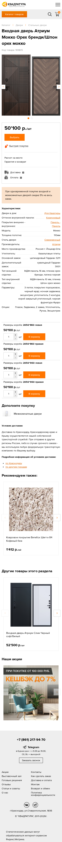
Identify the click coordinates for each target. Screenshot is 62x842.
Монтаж (35, 784)
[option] (31, 85)
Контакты (36, 772)
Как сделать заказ (41, 776)
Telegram (33, 747)
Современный (52, 239)
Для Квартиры (52, 213)
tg (35, 805)
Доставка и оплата (41, 780)
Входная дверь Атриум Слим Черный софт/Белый (28, 634)
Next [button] (59, 87)
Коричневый (53, 217)
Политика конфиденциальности (43, 793)
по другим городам (16, 466)
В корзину (34, 336)
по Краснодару (14, 463)
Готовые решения (12, 780)
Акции (5, 772)
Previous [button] (3, 87)
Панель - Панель (55, 224)
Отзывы (6, 784)
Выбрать (14, 137)
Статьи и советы (11, 788)
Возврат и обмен (40, 788)
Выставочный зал (12, 776)
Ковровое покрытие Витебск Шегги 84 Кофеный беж (29, 539)
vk (26, 805)
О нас (5, 792)
